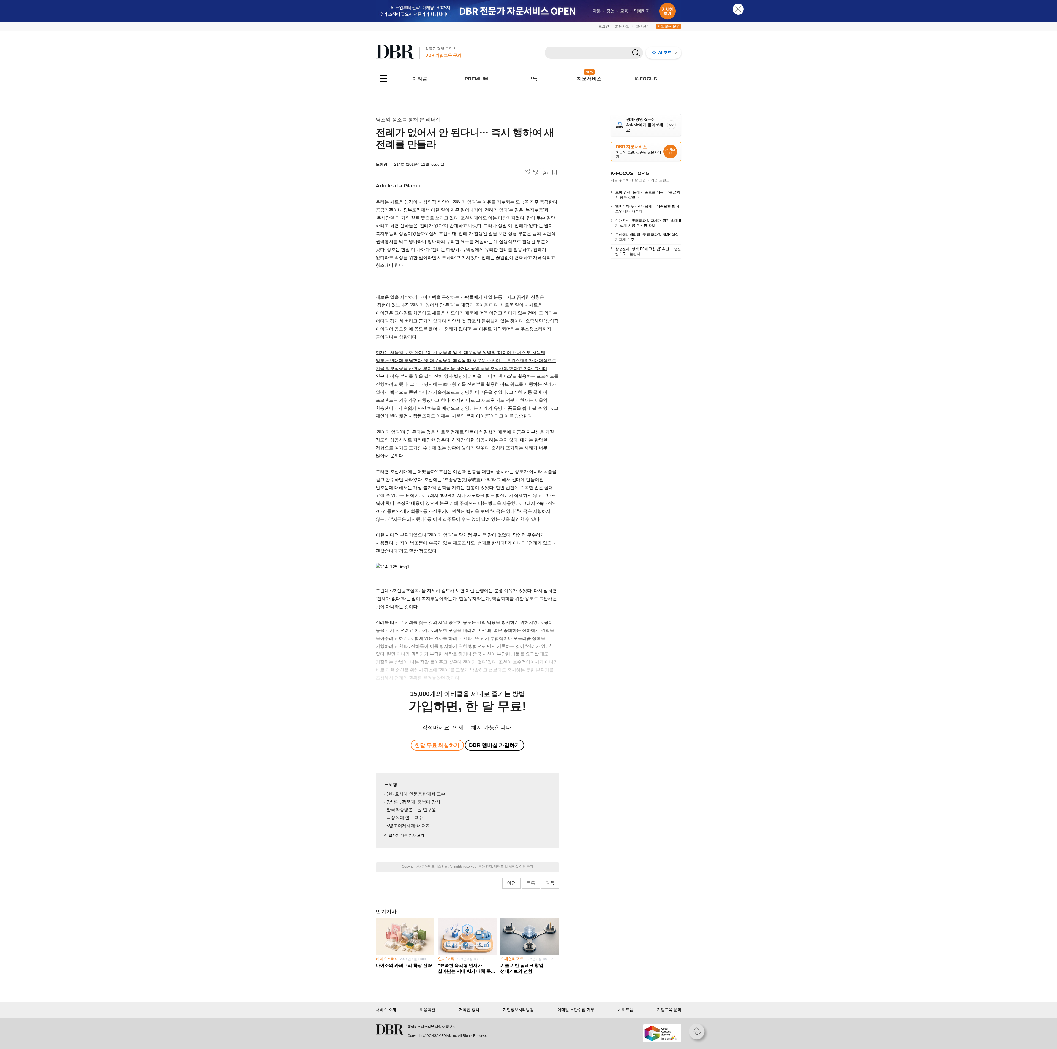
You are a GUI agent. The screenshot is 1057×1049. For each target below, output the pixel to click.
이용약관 (427, 1009)
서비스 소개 (386, 1009)
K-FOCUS (645, 79)
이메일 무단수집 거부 (575, 1009)
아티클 (419, 79)
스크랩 (554, 172)
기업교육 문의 (668, 26)
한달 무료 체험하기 (437, 745)
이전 (511, 883)
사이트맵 (625, 1009)
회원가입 (622, 26)
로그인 (603, 26)
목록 (530, 883)
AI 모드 (665, 52)
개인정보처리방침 (518, 1009)
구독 (533, 79)
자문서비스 (589, 79)
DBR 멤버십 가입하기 (494, 745)
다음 (550, 883)
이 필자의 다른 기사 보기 (404, 835)
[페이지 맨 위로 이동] (698, 1033)
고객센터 (643, 26)
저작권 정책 (469, 1009)
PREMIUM (476, 79)
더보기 (527, 171)
